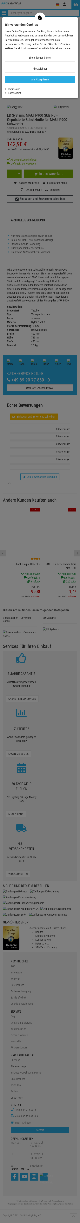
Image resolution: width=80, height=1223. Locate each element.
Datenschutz (14, 93)
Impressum (14, 89)
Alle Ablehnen (40, 68)
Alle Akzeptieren (40, 79)
